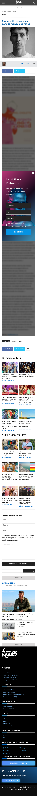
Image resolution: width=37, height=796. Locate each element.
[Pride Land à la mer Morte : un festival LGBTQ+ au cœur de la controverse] (27, 467)
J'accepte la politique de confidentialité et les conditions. (19, 225)
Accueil (4, 12)
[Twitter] (20, 750)
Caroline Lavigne (7, 482)
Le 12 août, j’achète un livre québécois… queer (10, 453)
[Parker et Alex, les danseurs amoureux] (27, 367)
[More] (28, 71)
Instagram (24, 748)
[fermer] (33, 173)
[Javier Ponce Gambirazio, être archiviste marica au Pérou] (18, 601)
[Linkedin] (3, 750)
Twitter (24, 750)
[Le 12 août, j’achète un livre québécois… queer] (10, 444)
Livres (14, 12)
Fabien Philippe (24, 482)
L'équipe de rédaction (26, 506)
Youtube (7, 753)
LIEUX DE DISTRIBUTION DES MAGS (16, 757)
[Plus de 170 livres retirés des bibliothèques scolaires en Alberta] (10, 467)
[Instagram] (20, 748)
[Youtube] (3, 753)
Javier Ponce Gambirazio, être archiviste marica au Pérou (18, 615)
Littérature (14, 341)
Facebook (7, 748)
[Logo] (18, 2)
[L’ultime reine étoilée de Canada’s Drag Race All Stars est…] (10, 367)
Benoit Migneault (25, 457)
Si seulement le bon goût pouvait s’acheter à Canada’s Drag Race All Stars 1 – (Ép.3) (9, 425)
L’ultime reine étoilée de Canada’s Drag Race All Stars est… (10, 376)
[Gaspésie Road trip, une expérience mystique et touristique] (27, 414)
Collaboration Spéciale (8, 619)
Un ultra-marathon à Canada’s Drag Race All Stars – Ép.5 (9, 399)
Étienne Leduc (6, 457)
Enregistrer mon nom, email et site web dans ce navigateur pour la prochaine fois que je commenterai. (18, 538)
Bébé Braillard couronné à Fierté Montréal (25, 453)
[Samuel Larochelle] (4, 64)
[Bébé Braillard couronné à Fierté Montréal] (27, 444)
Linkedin (7, 750)
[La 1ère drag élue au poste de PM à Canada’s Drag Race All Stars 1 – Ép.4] (27, 390)
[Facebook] (3, 748)
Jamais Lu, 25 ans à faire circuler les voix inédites (10, 500)
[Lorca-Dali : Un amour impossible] (8, 625)
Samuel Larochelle (14, 63)
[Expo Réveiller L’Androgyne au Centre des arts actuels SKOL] (27, 491)
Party (20, 341)
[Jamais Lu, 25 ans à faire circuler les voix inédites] (10, 491)
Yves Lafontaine (7, 504)
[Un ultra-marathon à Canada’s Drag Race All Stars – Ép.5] (10, 390)
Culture (9, 12)
